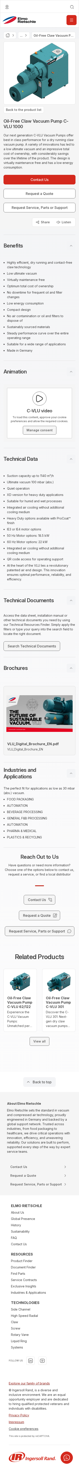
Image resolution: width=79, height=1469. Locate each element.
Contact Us (19, 1244)
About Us (17, 1212)
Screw (15, 1328)
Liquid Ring (19, 1341)
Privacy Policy (19, 1415)
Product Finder (21, 1261)
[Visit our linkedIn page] (30, 1361)
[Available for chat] (67, 1458)
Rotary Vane (20, 1335)
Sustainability (20, 1231)
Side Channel (20, 1309)
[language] (7, 7)
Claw (14, 1322)
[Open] (71, 20)
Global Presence (23, 1219)
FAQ (14, 1238)
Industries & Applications (28, 1292)
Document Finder (23, 1267)
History (16, 1225)
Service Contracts (24, 1280)
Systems (17, 1347)
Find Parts (18, 1273)
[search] (72, 7)
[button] (39, 246)
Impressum (16, 1422)
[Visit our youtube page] (42, 1361)
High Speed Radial (24, 1316)
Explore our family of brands (29, 1383)
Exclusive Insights (23, 1286)
